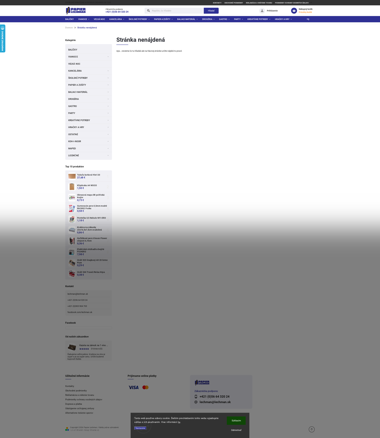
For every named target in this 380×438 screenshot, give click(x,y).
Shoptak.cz (94, 430)
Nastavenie (140, 428)
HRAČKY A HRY (76, 127)
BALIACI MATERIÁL (78, 92)
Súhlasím (236, 420)
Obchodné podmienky (233, 3)
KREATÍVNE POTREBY (79, 120)
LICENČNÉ (73, 155)
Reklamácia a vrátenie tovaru (259, 3)
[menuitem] (70, 19)
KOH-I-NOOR (74, 141)
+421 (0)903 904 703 (77, 306)
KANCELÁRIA (75, 71)
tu (179, 422)
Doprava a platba (73, 404)
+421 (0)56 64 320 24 (77, 300)
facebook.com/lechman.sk (80, 312)
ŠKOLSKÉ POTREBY (78, 78)
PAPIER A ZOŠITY (77, 85)
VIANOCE (73, 56)
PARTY (71, 113)
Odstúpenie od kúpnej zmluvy (79, 408)
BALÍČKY (72, 49)
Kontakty (217, 3)
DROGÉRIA (73, 99)
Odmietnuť (236, 430)
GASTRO (72, 106)
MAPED (72, 148)
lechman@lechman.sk (78, 294)
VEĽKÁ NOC (74, 64)
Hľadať (211, 10)
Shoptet (80, 430)
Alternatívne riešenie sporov (79, 413)
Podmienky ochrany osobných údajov (292, 3)
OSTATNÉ (73, 134)
